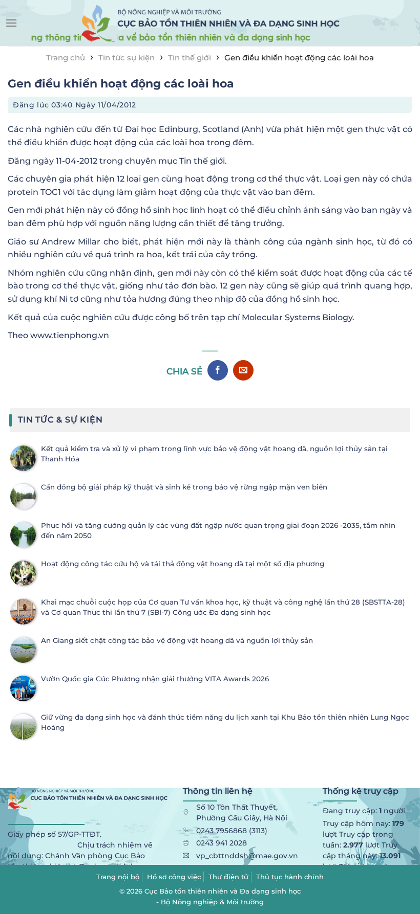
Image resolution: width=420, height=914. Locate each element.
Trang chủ (65, 57)
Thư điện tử (228, 877)
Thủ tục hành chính (290, 877)
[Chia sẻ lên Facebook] (217, 370)
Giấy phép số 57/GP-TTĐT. (54, 834)
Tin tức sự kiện (126, 57)
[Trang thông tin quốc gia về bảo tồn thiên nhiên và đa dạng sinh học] (210, 23)
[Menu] (11, 22)
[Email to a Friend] (243, 370)
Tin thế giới (189, 57)
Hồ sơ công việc (174, 877)
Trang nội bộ (117, 877)
